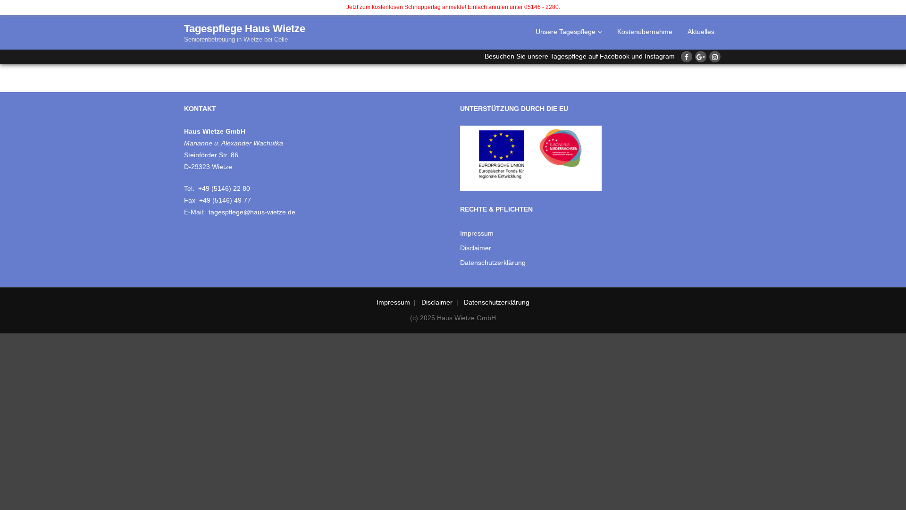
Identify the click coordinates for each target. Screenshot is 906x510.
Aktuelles (701, 31)
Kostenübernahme (644, 31)
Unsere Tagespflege (566, 31)
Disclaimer (475, 248)
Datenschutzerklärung (493, 262)
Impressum (477, 233)
